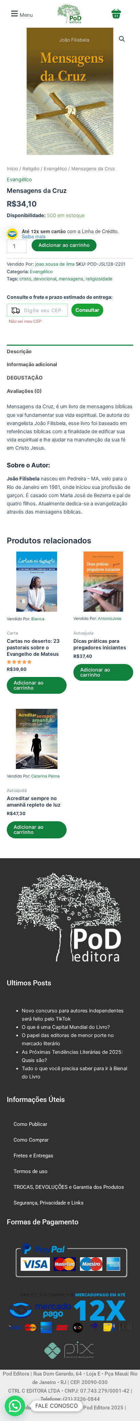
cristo (25, 278)
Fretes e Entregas (33, 1156)
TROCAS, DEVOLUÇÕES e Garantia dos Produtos (69, 1187)
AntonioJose (109, 618)
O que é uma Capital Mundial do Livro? (66, 1027)
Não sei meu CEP (25, 321)
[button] (21, 14)
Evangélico (55, 168)
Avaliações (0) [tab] (24, 391)
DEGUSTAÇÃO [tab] (24, 378)
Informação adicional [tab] (32, 364)
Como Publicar (30, 1124)
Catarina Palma (45, 776)
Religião (30, 168)
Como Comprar (31, 1140)
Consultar (87, 310)
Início (12, 168)
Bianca (38, 618)
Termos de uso (31, 1171)
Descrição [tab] (19, 351)
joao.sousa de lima (54, 264)
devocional (45, 278)
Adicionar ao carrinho (64, 245)
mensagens (71, 278)
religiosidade (99, 278)
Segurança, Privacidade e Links (49, 1203)
